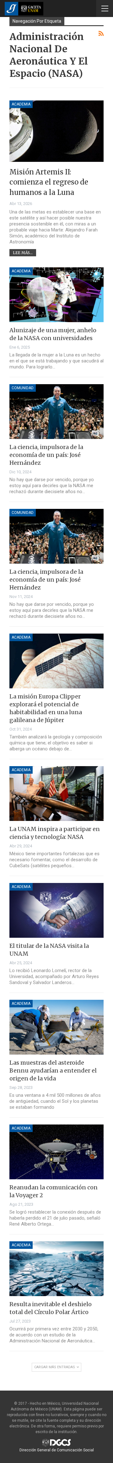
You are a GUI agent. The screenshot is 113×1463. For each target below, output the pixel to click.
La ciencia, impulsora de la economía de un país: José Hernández (46, 454)
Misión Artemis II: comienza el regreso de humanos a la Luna (48, 182)
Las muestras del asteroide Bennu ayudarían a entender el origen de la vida (53, 1070)
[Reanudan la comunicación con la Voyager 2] (56, 1151)
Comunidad (23, 388)
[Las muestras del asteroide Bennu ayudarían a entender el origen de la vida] (56, 1027)
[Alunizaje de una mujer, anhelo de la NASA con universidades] (56, 294)
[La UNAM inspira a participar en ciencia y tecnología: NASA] (56, 793)
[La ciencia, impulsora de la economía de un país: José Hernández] (56, 411)
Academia (21, 104)
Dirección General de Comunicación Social (56, 1450)
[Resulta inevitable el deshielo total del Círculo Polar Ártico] (56, 1268)
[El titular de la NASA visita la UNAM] (56, 910)
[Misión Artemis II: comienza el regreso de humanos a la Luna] (56, 131)
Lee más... (23, 252)
